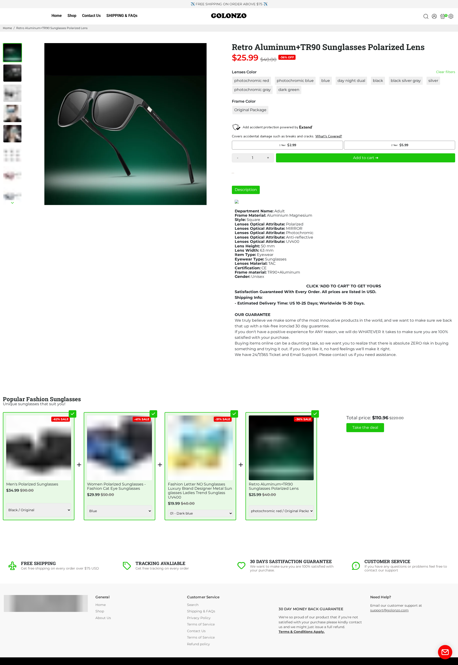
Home (57, 15)
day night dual (351, 80)
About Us (103, 618)
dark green (288, 89)
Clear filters (445, 72)
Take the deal (365, 427)
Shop (72, 15)
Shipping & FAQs (201, 611)
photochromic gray (252, 89)
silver (433, 80)
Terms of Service (201, 624)
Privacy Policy (199, 618)
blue (325, 80)
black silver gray (406, 80)
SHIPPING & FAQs (121, 15)
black (378, 80)
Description (246, 189)
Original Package (250, 110)
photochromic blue (295, 80)
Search (192, 605)
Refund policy (198, 644)
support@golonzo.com (389, 610)
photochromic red (251, 80)
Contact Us (91, 15)
